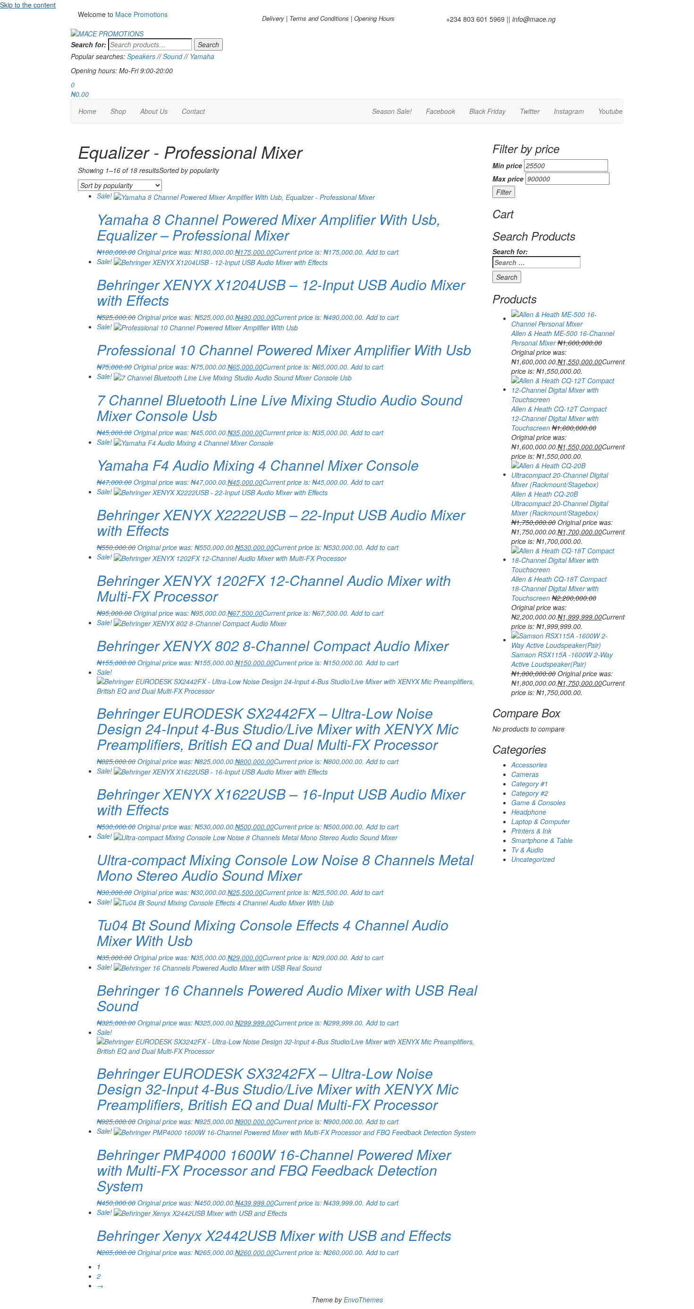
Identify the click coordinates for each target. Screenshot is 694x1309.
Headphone (528, 812)
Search (208, 44)
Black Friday (487, 111)
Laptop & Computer (540, 821)
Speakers (141, 56)
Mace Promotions (141, 14)
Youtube (610, 111)
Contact (193, 111)
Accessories (529, 764)
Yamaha (202, 56)
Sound (172, 56)
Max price (508, 178)
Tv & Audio (527, 849)
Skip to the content (28, 4)
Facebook (440, 111)
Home (87, 111)
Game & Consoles (538, 802)
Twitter (530, 111)
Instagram (569, 111)
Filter (503, 192)
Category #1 (529, 783)
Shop (118, 111)
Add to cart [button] (382, 252)
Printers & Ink (531, 830)
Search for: (88, 44)
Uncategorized (533, 859)
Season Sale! (392, 111)
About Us (154, 111)
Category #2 (529, 793)
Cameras (525, 774)
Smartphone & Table (542, 840)
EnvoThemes (363, 1299)
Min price (507, 165)
